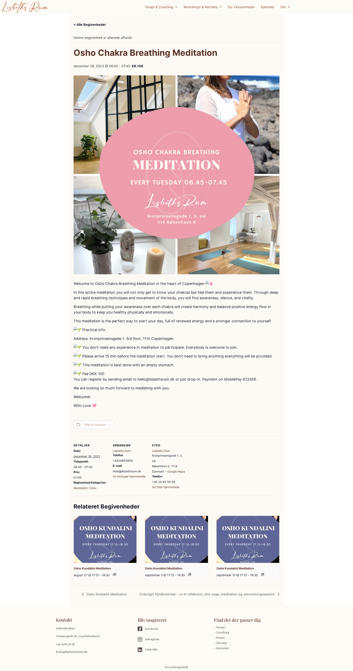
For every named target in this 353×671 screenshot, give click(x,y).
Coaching (222, 632)
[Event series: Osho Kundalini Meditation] (114, 574)
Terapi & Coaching (159, 7)
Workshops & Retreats (200, 7)
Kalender (267, 7)
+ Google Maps (175, 471)
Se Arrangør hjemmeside (129, 476)
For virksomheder (241, 7)
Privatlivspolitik (176, 667)
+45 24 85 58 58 (65, 644)
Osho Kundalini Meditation (92, 568)
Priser (220, 638)
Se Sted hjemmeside (165, 487)
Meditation (81, 488)
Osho (92, 488)
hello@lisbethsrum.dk (71, 652)
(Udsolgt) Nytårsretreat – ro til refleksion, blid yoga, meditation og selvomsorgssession (207, 594)
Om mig (221, 643)
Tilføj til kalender (94, 424)
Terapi (221, 627)
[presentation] (105, 539)
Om (283, 7)
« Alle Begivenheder (90, 24)
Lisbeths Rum (122, 451)
